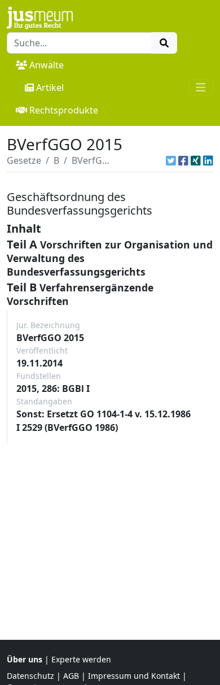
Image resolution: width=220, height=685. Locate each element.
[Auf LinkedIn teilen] (208, 160)
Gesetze (24, 160)
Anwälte (46, 65)
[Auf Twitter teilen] (171, 160)
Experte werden (81, 659)
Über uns (24, 659)
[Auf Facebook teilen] (183, 160)
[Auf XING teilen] (196, 160)
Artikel (50, 87)
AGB (71, 675)
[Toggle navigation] (200, 87)
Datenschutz (30, 675)
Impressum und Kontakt (134, 675)
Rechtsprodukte (63, 110)
